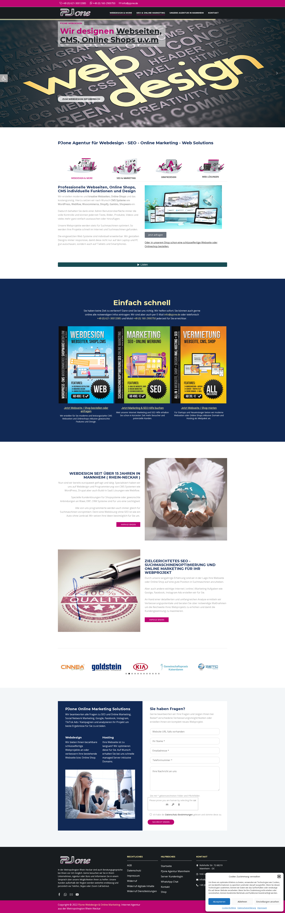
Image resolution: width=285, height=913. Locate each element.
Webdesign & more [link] (121, 13)
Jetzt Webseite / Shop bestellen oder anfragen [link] (86, 409)
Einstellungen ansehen (267, 901)
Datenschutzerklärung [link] (247, 908)
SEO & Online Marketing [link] (150, 13)
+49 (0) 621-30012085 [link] (74, 3)
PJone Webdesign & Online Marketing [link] (99, 904)
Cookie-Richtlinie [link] (229, 908)
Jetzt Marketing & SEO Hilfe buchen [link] (142, 407)
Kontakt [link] (213, 13)
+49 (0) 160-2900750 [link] (103, 3)
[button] (279, 876)
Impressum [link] (262, 908)
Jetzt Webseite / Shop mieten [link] (199, 407)
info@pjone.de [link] (129, 3)
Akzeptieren (219, 901)
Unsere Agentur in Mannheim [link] (187, 13)
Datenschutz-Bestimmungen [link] (179, 814)
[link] (4, 78)
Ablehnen (242, 901)
